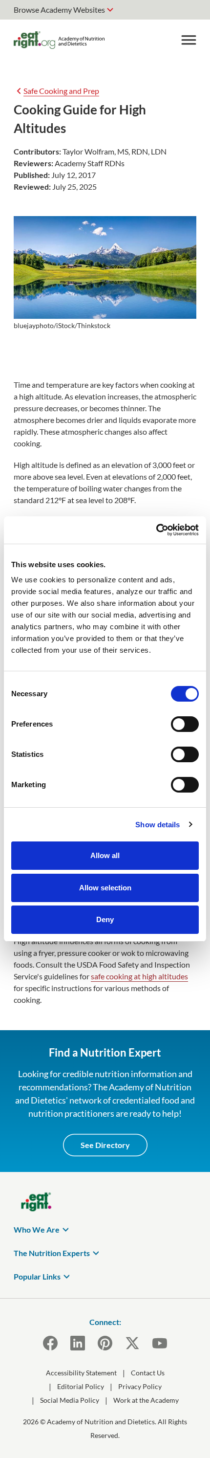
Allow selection (105, 888)
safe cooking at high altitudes (139, 976)
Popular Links (37, 1276)
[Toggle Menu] (188, 40)
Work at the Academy (146, 1400)
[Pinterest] (105, 1343)
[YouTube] (159, 1343)
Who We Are (37, 1229)
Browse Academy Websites (59, 9)
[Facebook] (50, 1343)
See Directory (105, 1144)
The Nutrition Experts (52, 1253)
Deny (105, 919)
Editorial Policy (80, 1386)
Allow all (105, 855)
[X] (132, 1343)
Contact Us (148, 1373)
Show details (157, 824)
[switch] (185, 724)
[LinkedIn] (77, 1343)
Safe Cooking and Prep (61, 90)
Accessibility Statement (81, 1373)
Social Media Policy (69, 1400)
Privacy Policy (140, 1386)
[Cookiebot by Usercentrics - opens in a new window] (156, 530)
